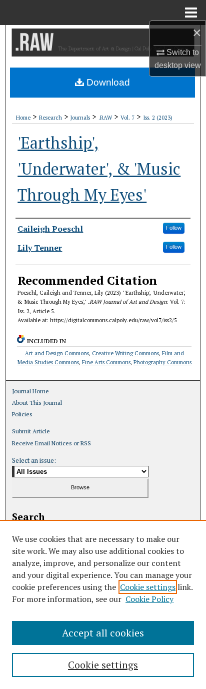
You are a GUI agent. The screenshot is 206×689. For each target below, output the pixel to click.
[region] (103, 604)
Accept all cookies (103, 632)
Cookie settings (148, 586)
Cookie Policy (150, 598)
